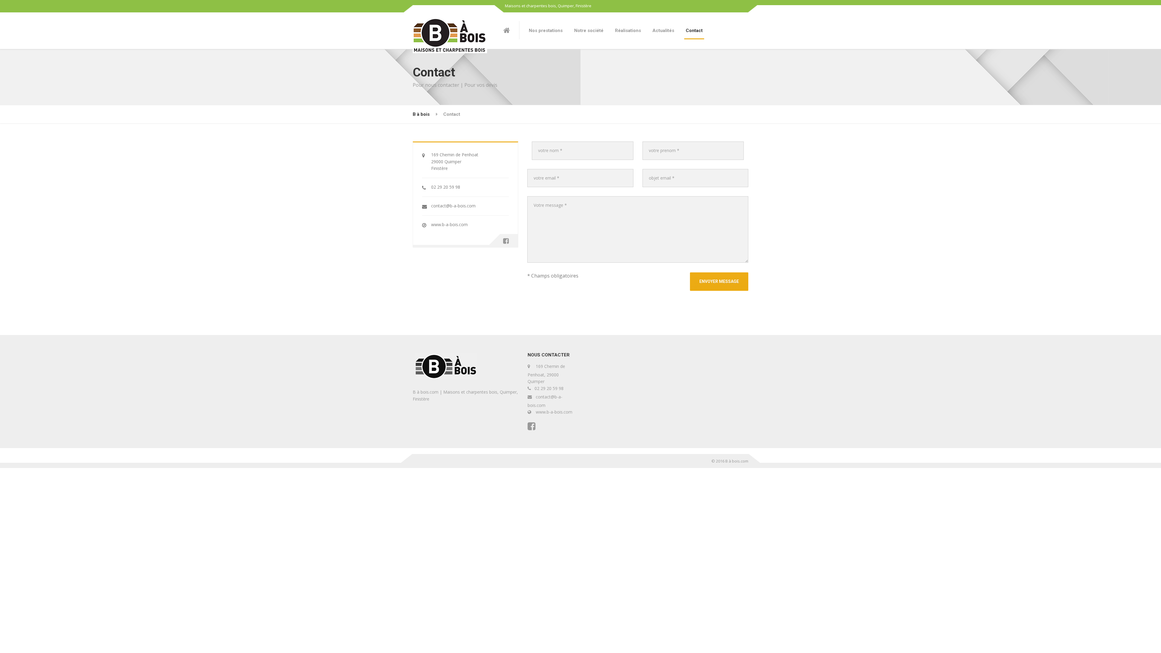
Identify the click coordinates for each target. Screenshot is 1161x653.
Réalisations (628, 30)
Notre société (588, 30)
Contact (694, 30)
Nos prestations (546, 30)
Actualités (663, 30)
